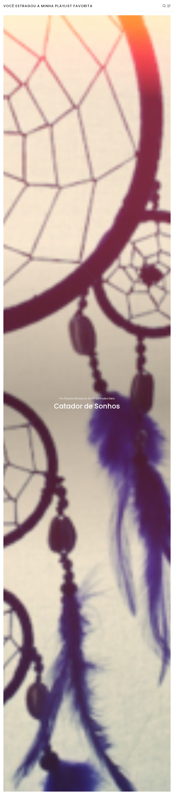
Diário (112, 398)
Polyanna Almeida (73, 398)
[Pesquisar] (164, 5)
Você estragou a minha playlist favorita (48, 6)
